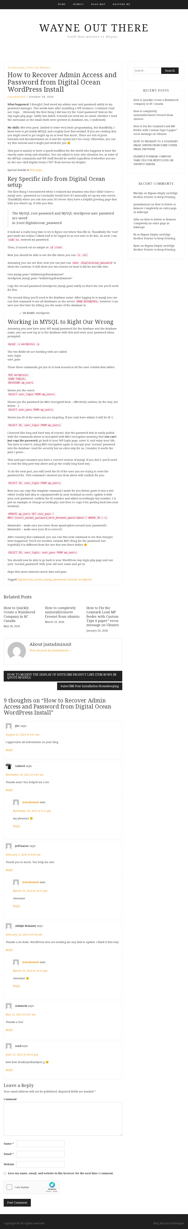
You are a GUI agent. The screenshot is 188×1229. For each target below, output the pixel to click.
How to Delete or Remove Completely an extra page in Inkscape (155, 208)
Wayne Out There (94, 28)
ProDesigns (177, 1223)
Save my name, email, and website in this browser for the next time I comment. (60, 1173)
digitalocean (25, 579)
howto (39, 579)
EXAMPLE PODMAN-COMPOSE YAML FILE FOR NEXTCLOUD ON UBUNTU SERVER (153, 160)
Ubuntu (45, 67)
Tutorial (32, 67)
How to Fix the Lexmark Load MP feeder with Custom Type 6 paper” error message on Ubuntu (102, 616)
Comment (10, 1099)
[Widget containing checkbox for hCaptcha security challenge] (31, 1187)
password (59, 579)
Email (9, 1154)
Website (9, 1164)
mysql (48, 579)
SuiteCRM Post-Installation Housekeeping (90, 686)
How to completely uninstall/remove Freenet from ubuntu (62, 612)
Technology (16, 67)
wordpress (85, 579)
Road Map (98, 4)
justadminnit (17, 96)
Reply (9, 749)
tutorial (72, 579)
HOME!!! (78, 4)
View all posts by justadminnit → (51, 650)
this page (36, 170)
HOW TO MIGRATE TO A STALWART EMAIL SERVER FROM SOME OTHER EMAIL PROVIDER (155, 145)
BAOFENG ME (121, 4)
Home (62, 4)
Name (9, 1143)
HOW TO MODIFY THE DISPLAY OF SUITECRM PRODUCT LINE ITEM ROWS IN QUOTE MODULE (61, 676)
